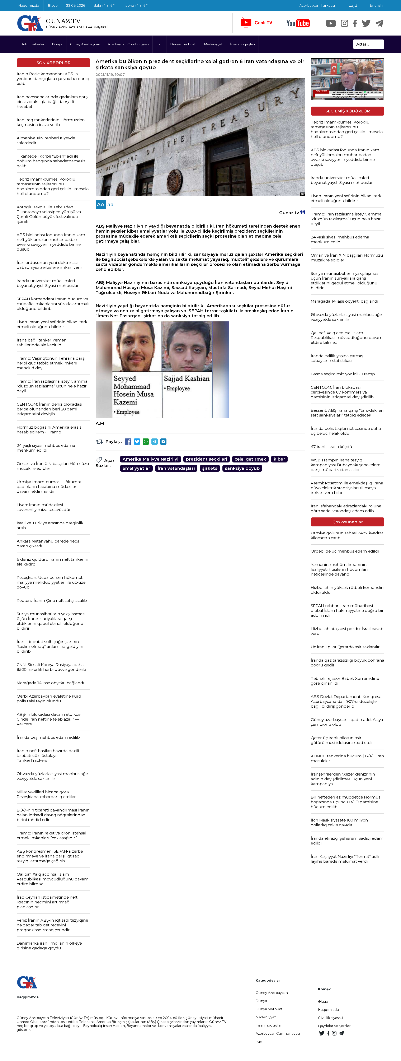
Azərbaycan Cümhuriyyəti (128, 44)
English (376, 6)
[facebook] (355, 23)
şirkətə (209, 468)
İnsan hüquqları (242, 44)
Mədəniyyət (213, 44)
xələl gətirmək (250, 459)
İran (159, 44)
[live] (256, 23)
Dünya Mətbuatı (270, 1009)
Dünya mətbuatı (183, 44)
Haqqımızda (28, 6)
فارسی (352, 6)
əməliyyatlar (136, 468)
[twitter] (366, 23)
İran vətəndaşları (176, 468)
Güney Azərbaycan (85, 44)
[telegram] (379, 23)
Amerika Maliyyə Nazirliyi (150, 459)
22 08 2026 (75, 6)
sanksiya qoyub (242, 468)
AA (100, 204)
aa (110, 204)
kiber (279, 459)
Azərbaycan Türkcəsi (317, 6)
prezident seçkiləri (206, 459)
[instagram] (344, 23)
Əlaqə (53, 6)
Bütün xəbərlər (32, 44)
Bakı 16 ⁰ (104, 6)
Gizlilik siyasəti (330, 1018)
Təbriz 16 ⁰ (135, 6)
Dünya (57, 44)
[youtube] (298, 23)
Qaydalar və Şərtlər (334, 1026)
